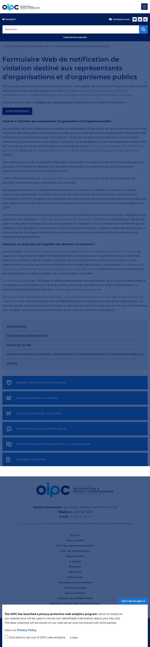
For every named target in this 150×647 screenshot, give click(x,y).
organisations (50, 178)
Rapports (75, 566)
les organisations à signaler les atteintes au (64, 219)
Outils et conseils (75, 587)
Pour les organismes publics (75, 545)
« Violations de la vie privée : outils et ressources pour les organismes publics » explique (79, 251)
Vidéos (12, 363)
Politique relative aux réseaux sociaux (75, 603)
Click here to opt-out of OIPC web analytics (37, 637)
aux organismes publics (78, 178)
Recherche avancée (76, 37)
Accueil (75, 535)
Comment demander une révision (39, 413)
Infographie (16, 326)
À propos (75, 561)
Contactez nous (121, 19)
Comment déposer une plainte (37, 398)
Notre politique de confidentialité (35, 523)
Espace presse (75, 556)
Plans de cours (19, 345)
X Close (74, 637)
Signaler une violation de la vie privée (41, 382)
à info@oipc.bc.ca (75, 90)
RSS (145, 19)
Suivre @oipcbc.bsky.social (134, 19)
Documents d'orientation (27, 336)
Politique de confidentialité (75, 598)
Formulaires (75, 577)
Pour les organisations (75, 550)
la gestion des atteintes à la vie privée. (77, 289)
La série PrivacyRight (16, 280)
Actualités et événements (75, 582)
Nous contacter (75, 593)
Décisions (75, 572)
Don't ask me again (132, 601)
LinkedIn (140, 19)
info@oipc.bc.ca (80, 516)
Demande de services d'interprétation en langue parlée (53, 444)
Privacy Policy (26, 630)
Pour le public (75, 540)
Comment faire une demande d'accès (41, 428)
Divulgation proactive (30, 459)
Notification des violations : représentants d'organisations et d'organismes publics (74, 354)
